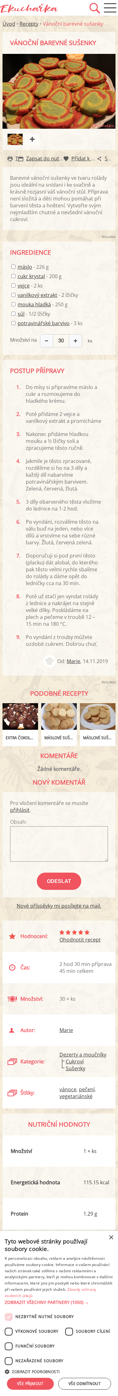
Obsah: (18, 821)
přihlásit (20, 810)
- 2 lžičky (48, 295)
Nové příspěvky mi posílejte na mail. (59, 905)
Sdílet (111, 158)
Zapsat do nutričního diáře (57, 158)
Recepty (29, 23)
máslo (25, 266)
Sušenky (75, 1068)
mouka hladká (34, 304)
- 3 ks (50, 323)
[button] (59, 1302)
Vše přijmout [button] (30, 1383)
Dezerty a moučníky (82, 1054)
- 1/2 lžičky (34, 313)
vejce (24, 285)
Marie (73, 661)
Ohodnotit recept (80, 939)
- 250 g (43, 304)
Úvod (9, 23)
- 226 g (33, 266)
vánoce (67, 1089)
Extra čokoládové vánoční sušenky (22, 737)
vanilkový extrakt (37, 295)
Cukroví (75, 1061)
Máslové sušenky (60, 737)
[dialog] (59, 1313)
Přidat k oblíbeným (93, 158)
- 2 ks (30, 285)
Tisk (20, 158)
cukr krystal (31, 276)
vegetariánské (76, 1096)
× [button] (111, 1237)
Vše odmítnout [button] (85, 1383)
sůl (21, 313)
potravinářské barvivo (44, 323)
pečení (87, 1089)
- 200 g (40, 276)
